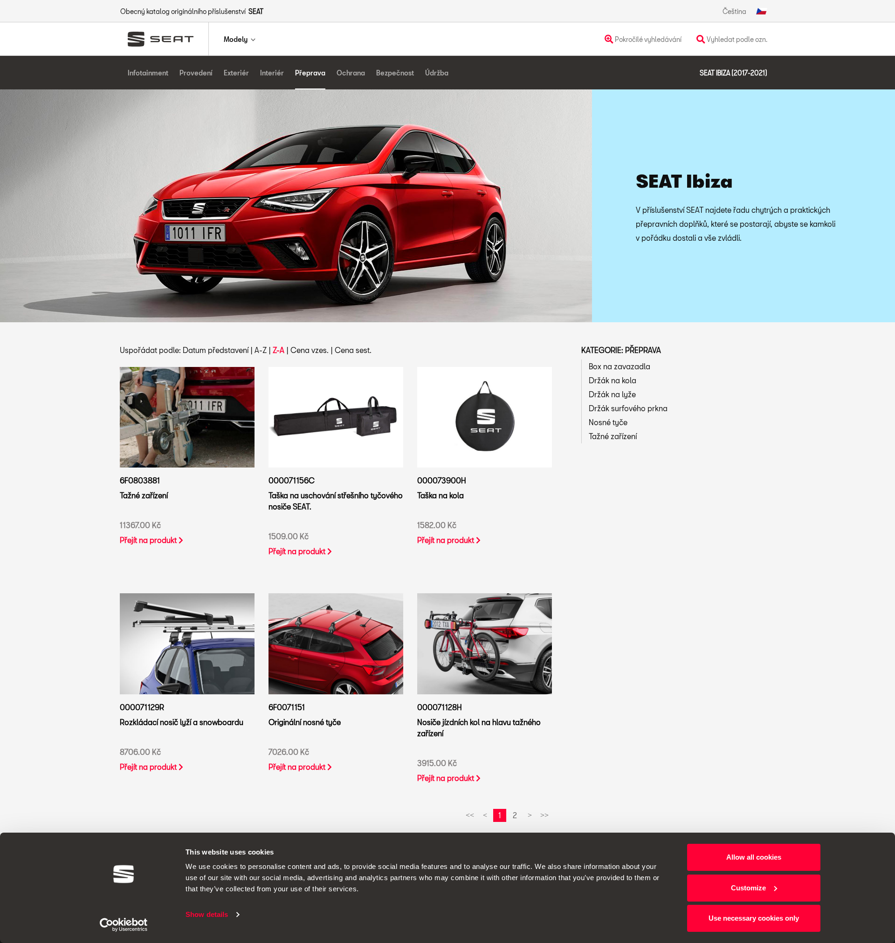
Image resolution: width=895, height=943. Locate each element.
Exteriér (236, 73)
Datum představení (215, 350)
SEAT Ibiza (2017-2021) (733, 73)
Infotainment (148, 73)
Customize (748, 888)
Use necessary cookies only (754, 918)
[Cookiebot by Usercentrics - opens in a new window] (124, 925)
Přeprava (310, 73)
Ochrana (351, 73)
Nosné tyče (608, 422)
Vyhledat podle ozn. (736, 39)
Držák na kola (612, 380)
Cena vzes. (309, 350)
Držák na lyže (612, 394)
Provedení (196, 73)
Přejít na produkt (149, 540)
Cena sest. (353, 350)
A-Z (261, 350)
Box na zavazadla (619, 366)
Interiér (272, 73)
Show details (207, 914)
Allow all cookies (753, 857)
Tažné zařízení (613, 436)
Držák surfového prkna (628, 408)
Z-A (278, 350)
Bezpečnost (395, 73)
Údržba (436, 73)
